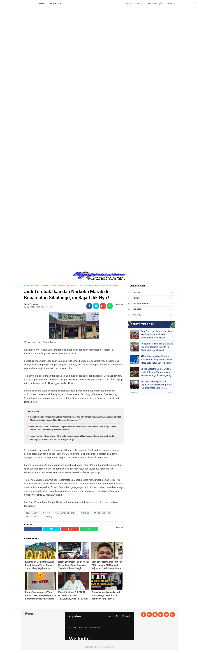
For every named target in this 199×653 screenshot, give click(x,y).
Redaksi (140, 3)
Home (26, 285)
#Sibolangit (48, 517)
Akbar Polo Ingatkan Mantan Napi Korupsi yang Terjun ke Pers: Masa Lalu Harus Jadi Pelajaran (157, 359)
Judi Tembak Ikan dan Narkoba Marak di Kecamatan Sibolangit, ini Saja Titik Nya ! (66, 294)
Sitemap (171, 3)
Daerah (136, 292)
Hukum (46, 285)
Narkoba (74, 285)
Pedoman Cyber (155, 3)
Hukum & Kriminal (142, 304)
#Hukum (46, 513)
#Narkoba (85, 513)
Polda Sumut (102, 285)
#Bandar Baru (32, 513)
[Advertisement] (99, 21)
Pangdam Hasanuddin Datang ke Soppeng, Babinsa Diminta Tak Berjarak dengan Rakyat (157, 346)
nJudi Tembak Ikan (88, 285)
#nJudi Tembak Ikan (102, 513)
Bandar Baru (36, 285)
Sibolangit (114, 285)
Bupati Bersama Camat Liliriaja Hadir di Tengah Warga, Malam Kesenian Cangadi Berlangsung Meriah (156, 372)
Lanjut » (169, 393)
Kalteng (137, 315)
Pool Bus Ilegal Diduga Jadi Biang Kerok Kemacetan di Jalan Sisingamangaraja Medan (157, 334)
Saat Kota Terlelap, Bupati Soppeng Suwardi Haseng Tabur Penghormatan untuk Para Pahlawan (156, 384)
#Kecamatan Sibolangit (65, 513)
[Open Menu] (4, 3)
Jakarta (137, 309)
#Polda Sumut (32, 517)
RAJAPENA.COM (107, 647)
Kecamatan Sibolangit (60, 285)
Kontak (129, 3)
